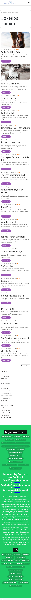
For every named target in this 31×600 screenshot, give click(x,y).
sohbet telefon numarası (9, 446)
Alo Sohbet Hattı (6, 371)
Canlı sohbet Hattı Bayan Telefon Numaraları (12, 191)
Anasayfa (4, 13)
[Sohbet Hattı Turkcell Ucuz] (15, 72)
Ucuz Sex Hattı (5, 415)
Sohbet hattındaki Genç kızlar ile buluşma (15, 127)
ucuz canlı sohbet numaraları (15, 459)
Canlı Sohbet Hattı (6, 383)
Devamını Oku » (6, 61)
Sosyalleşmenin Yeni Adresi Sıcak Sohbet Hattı (15, 159)
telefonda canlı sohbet (22, 446)
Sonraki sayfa (24, 366)
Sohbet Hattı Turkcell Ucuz (10, 83)
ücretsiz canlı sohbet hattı (9, 465)
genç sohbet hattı (6, 393)
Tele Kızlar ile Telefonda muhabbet (13, 174)
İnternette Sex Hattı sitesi (10, 142)
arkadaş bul (4, 374)
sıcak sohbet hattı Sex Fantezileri (12, 295)
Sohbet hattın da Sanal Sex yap (11, 251)
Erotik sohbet (5, 388)
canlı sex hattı (5, 379)
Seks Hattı (4, 400)
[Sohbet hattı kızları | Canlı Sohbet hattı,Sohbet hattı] (10, 2)
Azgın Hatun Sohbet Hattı (10, 221)
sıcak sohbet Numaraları (7, 405)
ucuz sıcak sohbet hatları (15, 462)
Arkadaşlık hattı (5, 376)
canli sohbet (26, 437)
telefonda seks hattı (7, 413)
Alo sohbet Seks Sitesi (9, 351)
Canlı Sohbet (5, 381)
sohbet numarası (6, 410)
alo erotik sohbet (6, 437)
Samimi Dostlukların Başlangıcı (12, 52)
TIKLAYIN (17, 482)
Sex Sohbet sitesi (7, 266)
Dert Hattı (4, 386)
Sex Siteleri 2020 (7, 280)
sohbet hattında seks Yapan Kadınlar (13, 236)
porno (1, 599)
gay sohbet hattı (6, 391)
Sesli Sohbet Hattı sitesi (9, 323)
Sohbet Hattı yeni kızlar (9, 98)
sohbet (3, 49)
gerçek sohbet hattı (7, 396)
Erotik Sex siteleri (7, 308)
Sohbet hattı (5, 408)
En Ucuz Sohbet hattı (7, 443)
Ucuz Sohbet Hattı (6, 418)
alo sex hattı (17, 437)
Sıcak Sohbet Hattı (7, 113)
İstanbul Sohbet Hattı (8, 207)
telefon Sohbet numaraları (15, 452)
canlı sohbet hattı (20, 440)
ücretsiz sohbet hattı (15, 468)
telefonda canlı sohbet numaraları (15, 449)
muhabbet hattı (6, 398)
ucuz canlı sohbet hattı (15, 455)
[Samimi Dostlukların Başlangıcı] (15, 40)
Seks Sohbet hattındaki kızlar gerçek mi (15, 338)
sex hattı (17, 443)
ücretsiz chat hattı (23, 465)
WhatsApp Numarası (7, 420)
